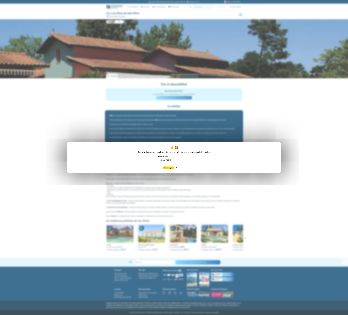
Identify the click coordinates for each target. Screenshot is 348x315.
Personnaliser (180, 168)
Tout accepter (168, 168)
